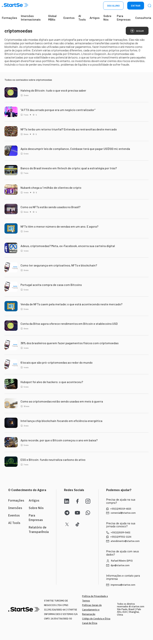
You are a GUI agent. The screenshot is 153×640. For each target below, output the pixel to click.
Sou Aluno (113, 5)
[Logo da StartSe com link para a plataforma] (15, 5)
